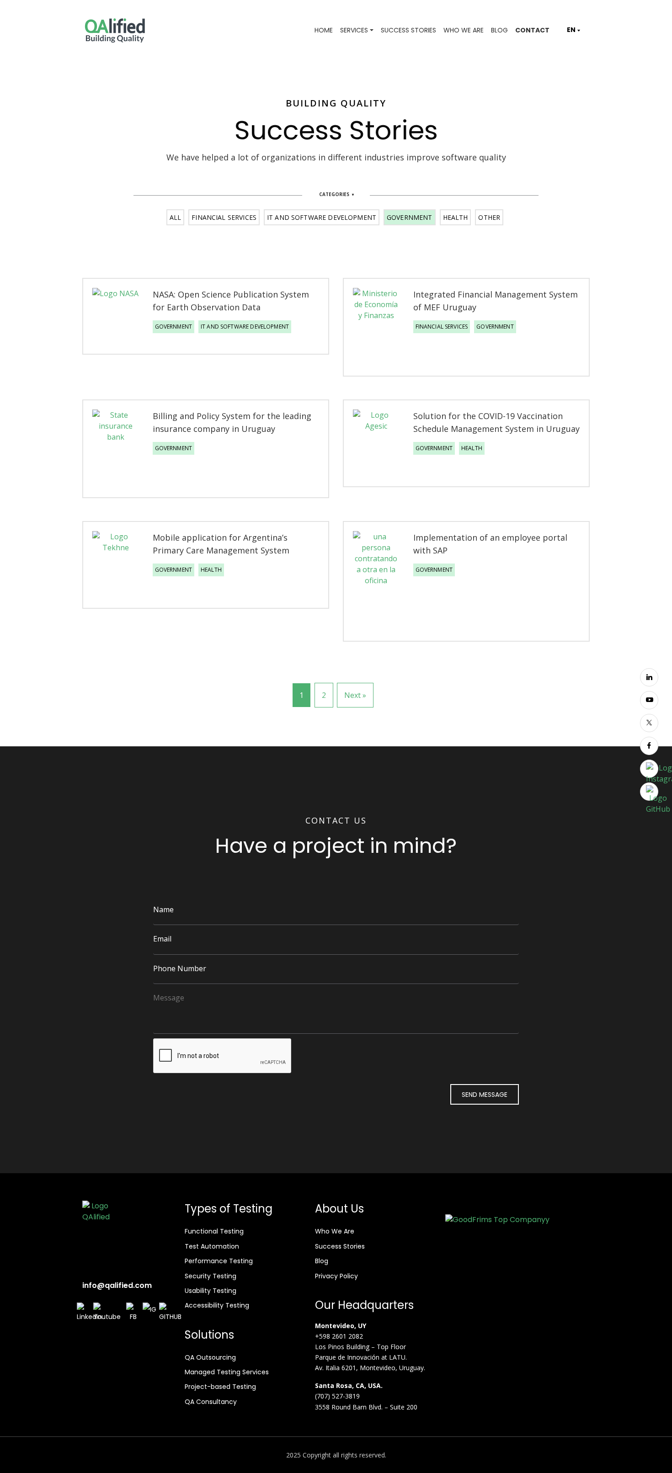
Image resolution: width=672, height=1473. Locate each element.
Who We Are (463, 30)
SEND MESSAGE (484, 1094)
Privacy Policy (336, 1276)
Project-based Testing (220, 1386)
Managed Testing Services (227, 1372)
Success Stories (408, 30)
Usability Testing (210, 1290)
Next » (355, 695)
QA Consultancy (211, 1401)
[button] (571, 30)
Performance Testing (219, 1261)
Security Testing (210, 1276)
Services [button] (354, 30)
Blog (499, 30)
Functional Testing (214, 1231)
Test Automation (212, 1246)
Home (324, 30)
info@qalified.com (117, 1285)
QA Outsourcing (210, 1357)
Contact (532, 30)
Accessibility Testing (217, 1305)
